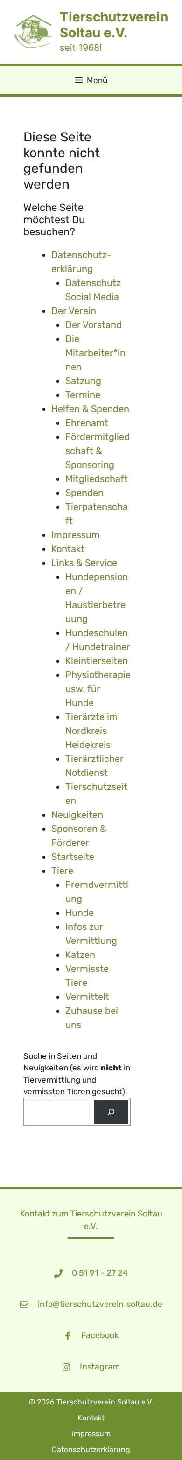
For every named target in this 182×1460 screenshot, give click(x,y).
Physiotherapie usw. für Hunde (98, 688)
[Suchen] (111, 1112)
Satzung (83, 380)
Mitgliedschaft (96, 478)
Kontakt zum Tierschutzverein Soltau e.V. (91, 1220)
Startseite (72, 856)
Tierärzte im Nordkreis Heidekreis (91, 730)
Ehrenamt (86, 422)
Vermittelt (87, 996)
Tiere (62, 870)
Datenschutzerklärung (91, 1449)
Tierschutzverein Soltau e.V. (114, 25)
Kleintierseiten (96, 660)
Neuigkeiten (77, 814)
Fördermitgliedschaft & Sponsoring (97, 450)
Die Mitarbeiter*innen (95, 352)
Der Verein (73, 310)
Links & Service (84, 562)
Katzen (80, 954)
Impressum (75, 534)
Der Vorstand (93, 324)
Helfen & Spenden (90, 408)
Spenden (84, 492)
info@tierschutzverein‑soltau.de (100, 1304)
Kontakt (67, 548)
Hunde (79, 912)
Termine (82, 394)
